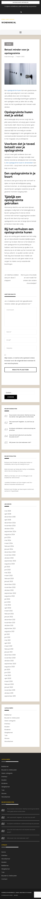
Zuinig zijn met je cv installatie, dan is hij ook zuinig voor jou (18, 463)
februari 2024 (9, 546)
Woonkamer (8, 741)
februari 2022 (9, 614)
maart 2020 (8, 681)
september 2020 (10, 664)
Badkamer (8, 715)
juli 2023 (7, 567)
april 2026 (7, 514)
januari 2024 (8, 549)
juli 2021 (7, 634)
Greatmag (22, 892)
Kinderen (7, 730)
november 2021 (9, 623)
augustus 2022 (9, 596)
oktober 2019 (8, 693)
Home (3, 852)
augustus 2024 (9, 534)
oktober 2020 (9, 661)
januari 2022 (8, 617)
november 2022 (9, 587)
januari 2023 (8, 581)
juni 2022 (7, 602)
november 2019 (9, 690)
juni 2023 (7, 570)
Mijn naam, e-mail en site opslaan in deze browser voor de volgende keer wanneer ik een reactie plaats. (19, 360)
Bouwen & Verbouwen (12, 718)
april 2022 (7, 608)
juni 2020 (7, 673)
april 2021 (7, 643)
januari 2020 (8, 687)
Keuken (7, 727)
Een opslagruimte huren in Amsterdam (19, 163)
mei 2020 (7, 675)
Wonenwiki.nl (8, 22)
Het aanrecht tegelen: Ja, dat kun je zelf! (20, 6)
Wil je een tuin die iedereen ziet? (20, 442)
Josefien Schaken (10, 482)
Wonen (8, 44)
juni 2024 (7, 537)
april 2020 (7, 678)
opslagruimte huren (14, 90)
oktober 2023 (9, 558)
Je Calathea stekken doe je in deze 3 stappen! (11, 277)
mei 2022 (7, 605)
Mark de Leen (8, 469)
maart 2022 (8, 611)
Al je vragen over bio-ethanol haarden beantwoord (18, 483)
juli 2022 (7, 599)
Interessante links (7, 895)
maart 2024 (8, 543)
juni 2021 (7, 637)
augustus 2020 (9, 667)
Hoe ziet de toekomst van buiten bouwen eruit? (20, 436)
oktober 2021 (8, 625)
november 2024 (10, 526)
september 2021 (10, 628)
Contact (4, 879)
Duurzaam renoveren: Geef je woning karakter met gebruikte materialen (22, 416)
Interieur (7, 724)
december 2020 (10, 655)
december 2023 (10, 552)
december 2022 (10, 584)
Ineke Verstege (9, 56)
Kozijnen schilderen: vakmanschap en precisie (22, 429)
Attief (6, 476)
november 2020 (10, 658)
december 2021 (9, 620)
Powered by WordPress (8, 892)
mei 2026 (7, 511)
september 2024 (10, 531)
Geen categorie (9, 721)
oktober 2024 (9, 529)
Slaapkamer (8, 733)
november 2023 (9, 555)
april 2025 (7, 520)
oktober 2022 (9, 590)
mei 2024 (7, 540)
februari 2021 (8, 649)
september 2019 (10, 696)
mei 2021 (7, 640)
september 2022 (10, 593)
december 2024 (10, 523)
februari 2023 (9, 579)
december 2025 (10, 517)
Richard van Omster (10, 462)
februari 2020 (9, 684)
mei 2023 (7, 573)
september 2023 (10, 561)
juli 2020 (7, 670)
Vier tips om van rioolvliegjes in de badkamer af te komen (18, 477)
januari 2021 (8, 652)
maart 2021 (8, 646)
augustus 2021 (9, 631)
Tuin (5, 735)
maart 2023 (8, 576)
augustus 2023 (9, 564)
